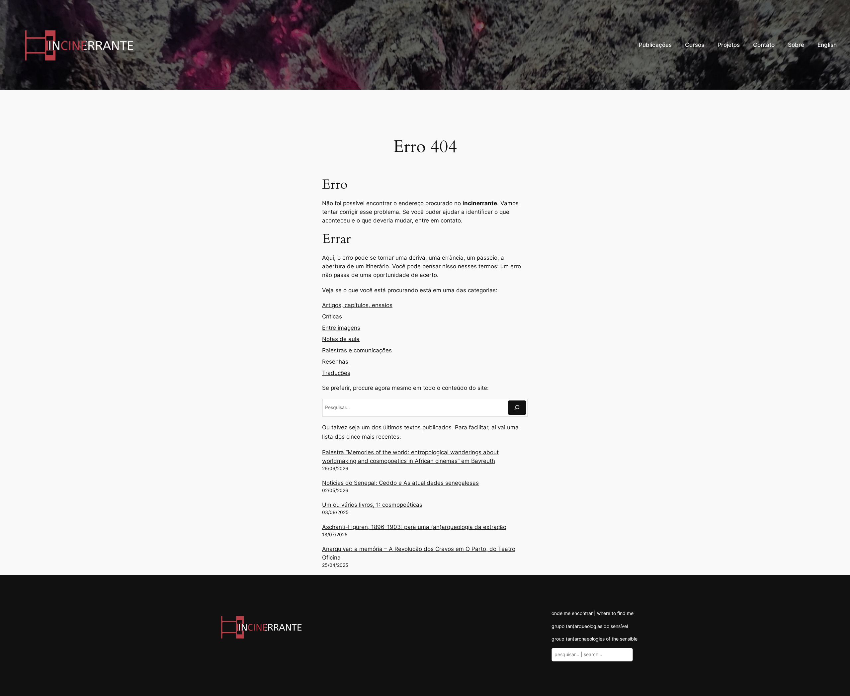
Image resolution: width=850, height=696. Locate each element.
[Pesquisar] (517, 407)
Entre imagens (341, 327)
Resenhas (335, 361)
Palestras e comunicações (357, 350)
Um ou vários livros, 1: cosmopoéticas (372, 504)
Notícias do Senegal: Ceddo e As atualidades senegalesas (400, 482)
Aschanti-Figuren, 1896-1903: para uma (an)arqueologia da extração (414, 527)
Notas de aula (341, 339)
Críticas (332, 316)
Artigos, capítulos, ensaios (357, 305)
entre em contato (438, 220)
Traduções (336, 373)
